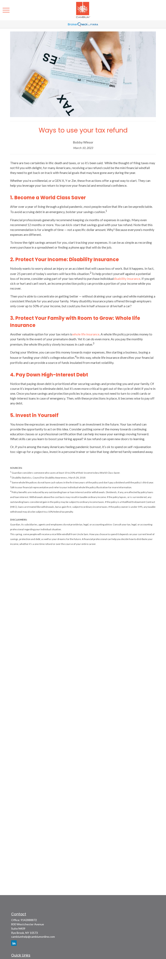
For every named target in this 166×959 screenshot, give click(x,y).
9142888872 (29, 920)
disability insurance (127, 278)
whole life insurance (85, 334)
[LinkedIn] (14, 943)
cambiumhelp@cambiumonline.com (33, 936)
